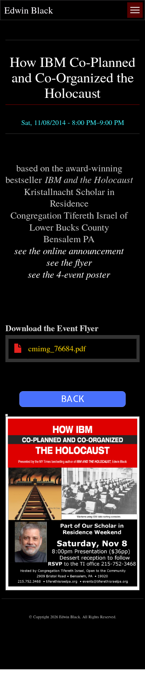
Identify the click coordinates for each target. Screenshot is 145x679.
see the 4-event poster (69, 274)
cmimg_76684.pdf (57, 348)
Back (72, 399)
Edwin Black (28, 10)
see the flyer (69, 262)
